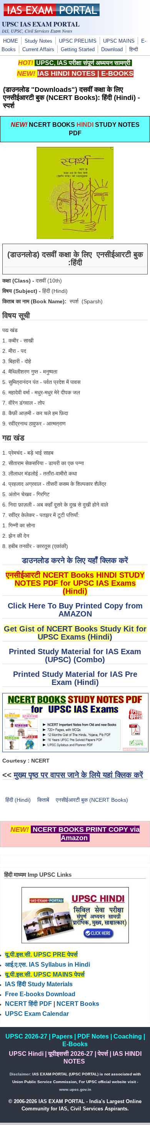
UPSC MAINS (119, 41)
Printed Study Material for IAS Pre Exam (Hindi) (75, 678)
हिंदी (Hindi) (18, 800)
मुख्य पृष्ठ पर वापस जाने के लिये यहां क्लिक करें (78, 775)
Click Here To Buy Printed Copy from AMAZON (75, 610)
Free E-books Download (40, 994)
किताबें (43, 800)
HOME (10, 41)
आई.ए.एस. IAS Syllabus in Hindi (47, 964)
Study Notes (38, 41)
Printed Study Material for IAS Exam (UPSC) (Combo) (75, 655)
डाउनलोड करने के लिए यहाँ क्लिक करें (75, 560)
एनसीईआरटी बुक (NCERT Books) (92, 800)
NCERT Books (78, 1003)
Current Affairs (38, 49)
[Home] (51, 14)
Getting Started (78, 49)
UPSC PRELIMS (78, 41)
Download (112, 49)
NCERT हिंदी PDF (28, 1003)
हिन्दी (133, 49)
